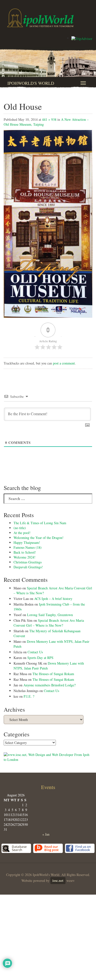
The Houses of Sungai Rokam (53, 673)
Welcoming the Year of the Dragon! (39, 537)
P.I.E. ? (29, 696)
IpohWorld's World (30, 83)
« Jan (45, 834)
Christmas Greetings (28, 562)
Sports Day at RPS (40, 657)
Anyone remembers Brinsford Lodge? (49, 685)
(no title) (20, 527)
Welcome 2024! (24, 557)
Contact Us (35, 652)
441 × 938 (49, 119)
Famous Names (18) (28, 547)
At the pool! (22, 532)
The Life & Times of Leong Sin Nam (40, 523)
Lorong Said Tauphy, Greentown (50, 614)
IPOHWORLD (40, 17)
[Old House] (48, 223)
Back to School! (25, 552)
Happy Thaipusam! (27, 542)
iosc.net (58, 880)
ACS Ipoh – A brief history (53, 598)
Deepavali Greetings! (28, 567)
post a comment (64, 363)
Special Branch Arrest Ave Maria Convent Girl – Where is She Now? (49, 623)
